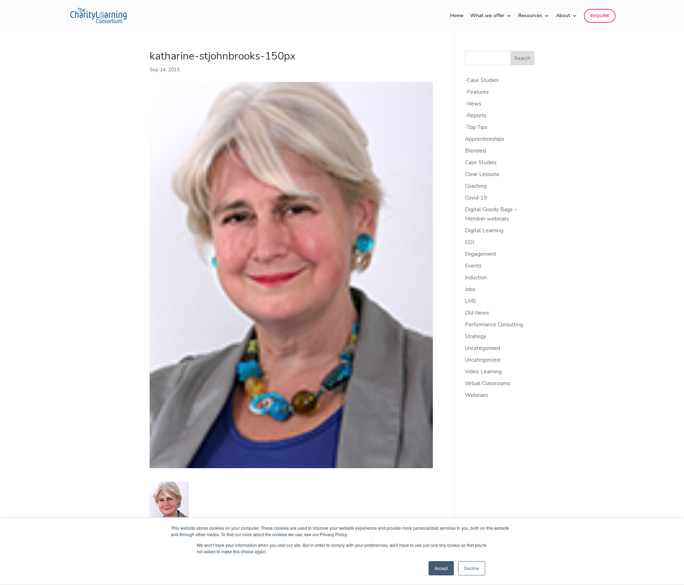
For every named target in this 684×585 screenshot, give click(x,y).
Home (456, 16)
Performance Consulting (494, 324)
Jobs (470, 289)
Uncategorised (482, 348)
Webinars (476, 395)
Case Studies (481, 162)
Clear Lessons (482, 174)
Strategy (475, 336)
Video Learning (483, 371)
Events (473, 265)
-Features (477, 91)
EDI (469, 242)
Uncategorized (482, 359)
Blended (475, 150)
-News (473, 103)
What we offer (487, 16)
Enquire (599, 16)
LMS (470, 301)
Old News (477, 312)
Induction (476, 277)
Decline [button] (471, 568)
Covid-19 (476, 197)
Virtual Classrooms (487, 383)
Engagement (480, 254)
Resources (530, 16)
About (563, 16)
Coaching (476, 186)
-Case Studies (482, 80)
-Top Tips (476, 127)
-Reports (476, 115)
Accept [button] (441, 568)
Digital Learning (484, 230)
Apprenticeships (484, 139)
